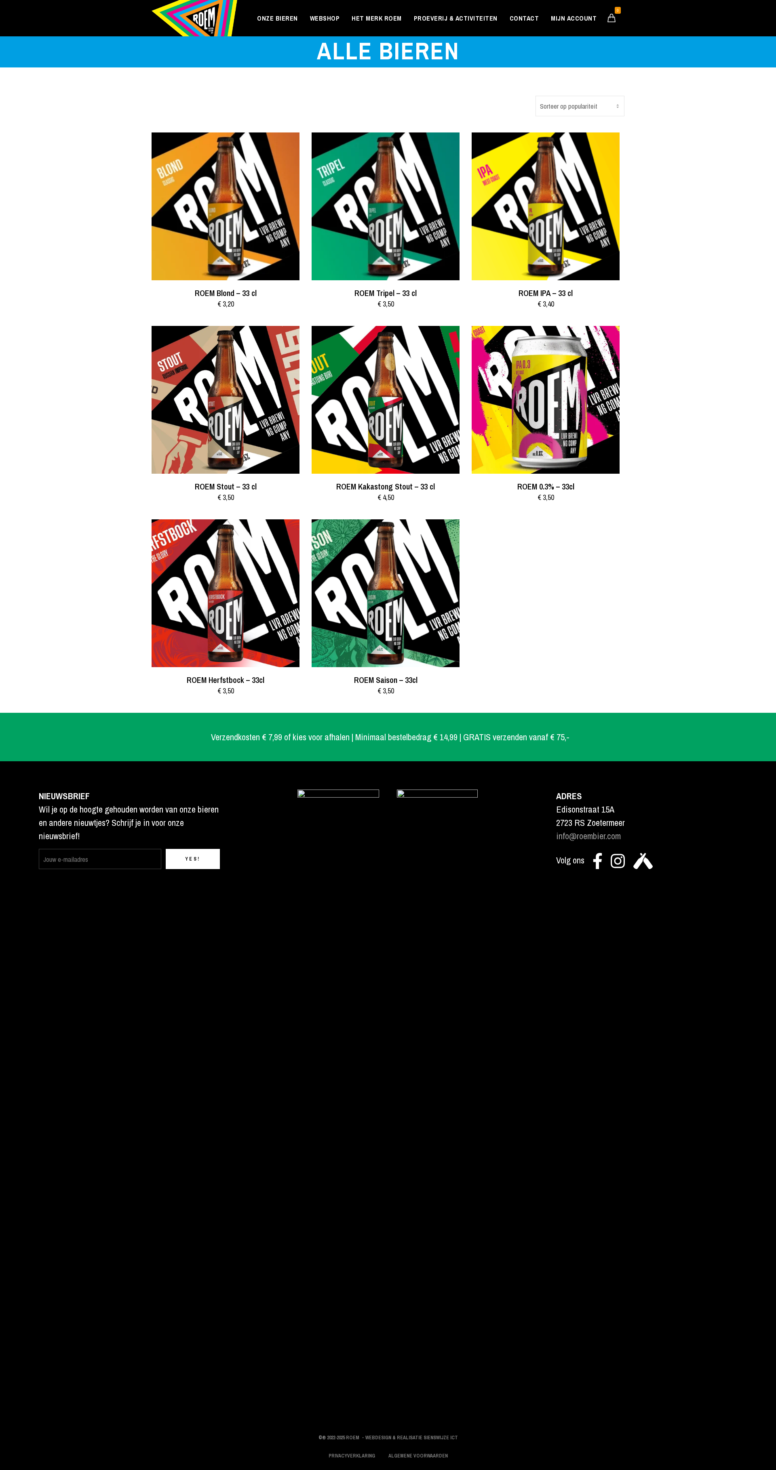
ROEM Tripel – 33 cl (385, 293)
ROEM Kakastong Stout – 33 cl (385, 486)
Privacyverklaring (352, 1456)
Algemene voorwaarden (418, 1456)
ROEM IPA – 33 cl (546, 293)
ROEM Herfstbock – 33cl (225, 679)
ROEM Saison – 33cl (386, 679)
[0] (611, 18)
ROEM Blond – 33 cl (226, 293)
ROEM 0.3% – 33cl (545, 486)
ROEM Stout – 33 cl (226, 486)
